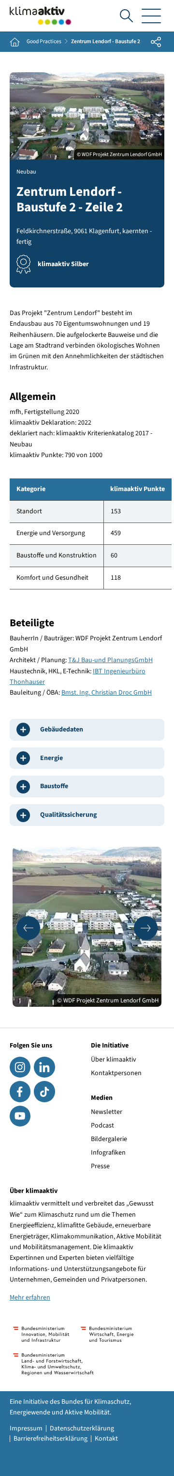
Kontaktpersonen (116, 1073)
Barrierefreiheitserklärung (50, 1438)
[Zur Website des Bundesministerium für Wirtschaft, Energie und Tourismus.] (107, 1334)
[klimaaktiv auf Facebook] (20, 1091)
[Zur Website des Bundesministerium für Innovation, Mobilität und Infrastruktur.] (41, 1334)
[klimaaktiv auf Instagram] (20, 1067)
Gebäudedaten (61, 729)
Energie (51, 758)
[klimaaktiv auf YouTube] (20, 1116)
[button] (28, 928)
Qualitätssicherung (68, 815)
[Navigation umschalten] (151, 15)
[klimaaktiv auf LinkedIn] (44, 1067)
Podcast (102, 1125)
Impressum (26, 1428)
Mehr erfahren (30, 1297)
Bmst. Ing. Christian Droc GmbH (106, 693)
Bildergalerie (109, 1139)
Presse (100, 1166)
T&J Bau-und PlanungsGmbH (110, 660)
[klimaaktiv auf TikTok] (44, 1091)
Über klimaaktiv (113, 1059)
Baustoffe (54, 786)
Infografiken (108, 1153)
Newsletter (106, 1112)
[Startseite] (41, 15)
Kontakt (106, 1438)
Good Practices (44, 42)
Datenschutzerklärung (82, 1428)
